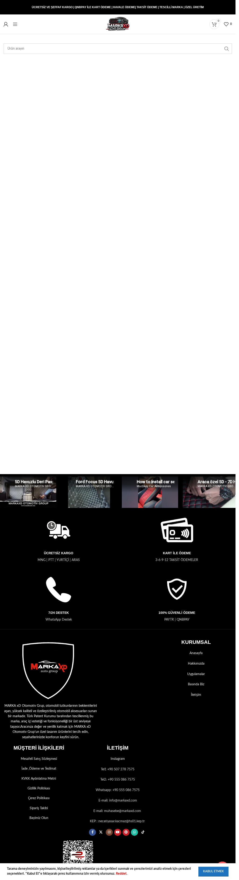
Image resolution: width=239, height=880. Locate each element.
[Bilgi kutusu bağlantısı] (59, 538)
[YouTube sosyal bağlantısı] (117, 832)
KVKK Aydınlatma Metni (38, 778)
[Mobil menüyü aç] (15, 24)
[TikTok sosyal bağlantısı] (142, 832)
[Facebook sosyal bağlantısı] (92, 832)
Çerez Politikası (38, 798)
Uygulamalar (196, 674)
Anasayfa (196, 653)
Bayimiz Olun (38, 818)
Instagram (118, 759)
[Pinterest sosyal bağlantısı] (126, 832)
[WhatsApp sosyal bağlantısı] (134, 832)
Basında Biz (196, 684)
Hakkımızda (196, 663)
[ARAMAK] (226, 48)
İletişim (196, 695)
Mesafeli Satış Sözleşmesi (39, 759)
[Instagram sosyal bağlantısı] (109, 832)
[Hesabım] (6, 24)
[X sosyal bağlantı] (100, 832)
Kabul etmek (213, 871)
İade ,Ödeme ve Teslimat (38, 768)
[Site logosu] (118, 24)
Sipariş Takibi (39, 808)
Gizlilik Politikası (39, 788)
